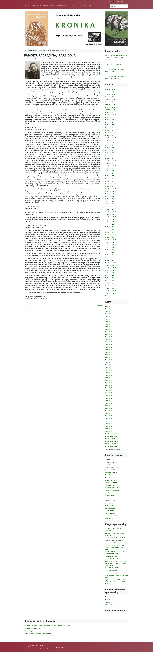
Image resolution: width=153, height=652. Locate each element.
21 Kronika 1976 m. (110, 140)
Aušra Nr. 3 (108, 311)
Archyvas (107, 296)
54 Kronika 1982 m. (110, 224)
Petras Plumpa (109, 475)
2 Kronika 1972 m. (110, 92)
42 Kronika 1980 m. (110, 194)
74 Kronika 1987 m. (110, 275)
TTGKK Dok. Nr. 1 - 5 (111, 436)
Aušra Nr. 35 (108, 393)
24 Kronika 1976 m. (110, 148)
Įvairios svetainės (110, 604)
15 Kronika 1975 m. (110, 125)
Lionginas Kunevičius (111, 485)
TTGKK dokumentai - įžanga (113, 434)
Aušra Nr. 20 (108, 355)
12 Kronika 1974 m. (110, 117)
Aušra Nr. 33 (108, 388)
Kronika (27, 5)
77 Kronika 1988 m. (110, 283)
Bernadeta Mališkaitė (111, 470)
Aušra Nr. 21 (108, 357)
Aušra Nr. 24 (108, 365)
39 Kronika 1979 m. (110, 186)
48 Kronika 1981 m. (110, 209)
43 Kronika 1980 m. (110, 196)
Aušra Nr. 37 (108, 398)
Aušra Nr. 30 (108, 380)
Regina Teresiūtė (109, 510)
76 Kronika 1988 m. (110, 280)
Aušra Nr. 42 (108, 408)
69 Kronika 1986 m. (110, 262)
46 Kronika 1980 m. (110, 204)
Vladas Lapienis (109, 518)
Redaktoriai (108, 459)
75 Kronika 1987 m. (110, 278)
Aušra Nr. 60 (108, 431)
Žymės (89, 5)
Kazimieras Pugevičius (111, 488)
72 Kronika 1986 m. (110, 270)
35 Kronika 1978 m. (110, 176)
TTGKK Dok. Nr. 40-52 (111, 446)
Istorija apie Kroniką (48, 5)
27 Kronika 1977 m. (110, 155)
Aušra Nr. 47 (108, 413)
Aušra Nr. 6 (108, 319)
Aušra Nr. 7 (108, 321)
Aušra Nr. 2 (108, 309)
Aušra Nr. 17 (108, 347)
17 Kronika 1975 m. (110, 130)
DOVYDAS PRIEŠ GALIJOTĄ (113, 64)
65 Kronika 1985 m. (110, 252)
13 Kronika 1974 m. (110, 120)
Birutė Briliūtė (109, 505)
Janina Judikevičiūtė (111, 516)
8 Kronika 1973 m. (110, 107)
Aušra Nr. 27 (108, 372)
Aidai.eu (107, 602)
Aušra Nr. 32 (108, 385)
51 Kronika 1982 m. (110, 217)
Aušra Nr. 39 (108, 400)
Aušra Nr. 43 (108, 411)
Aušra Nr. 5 (108, 316)
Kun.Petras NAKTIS (110, 543)
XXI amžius (108, 599)
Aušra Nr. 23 (108, 362)
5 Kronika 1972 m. (110, 99)
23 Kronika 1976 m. (110, 145)
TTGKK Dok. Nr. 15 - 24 (111, 441)
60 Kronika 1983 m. (110, 239)
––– (106, 62)
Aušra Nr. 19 (108, 352)
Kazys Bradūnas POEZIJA (112, 567)
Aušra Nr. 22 (108, 360)
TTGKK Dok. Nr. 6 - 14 (111, 439)
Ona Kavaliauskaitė (110, 508)
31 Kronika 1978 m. (110, 166)
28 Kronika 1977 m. (110, 158)
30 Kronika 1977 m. (110, 163)
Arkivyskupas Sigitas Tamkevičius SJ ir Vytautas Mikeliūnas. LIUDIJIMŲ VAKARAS (116, 57)
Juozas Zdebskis (110, 480)
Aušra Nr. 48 (108, 416)
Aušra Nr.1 (108, 306)
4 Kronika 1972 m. (110, 97)
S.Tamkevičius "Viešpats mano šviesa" (116, 573)
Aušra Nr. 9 (108, 326)
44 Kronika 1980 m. (110, 199)
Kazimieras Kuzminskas (112, 490)
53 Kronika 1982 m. (110, 222)
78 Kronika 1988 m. (110, 285)
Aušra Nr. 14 (108, 339)
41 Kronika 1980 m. (110, 191)
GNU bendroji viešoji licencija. (65, 648)
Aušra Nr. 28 (108, 375)
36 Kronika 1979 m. (110, 178)
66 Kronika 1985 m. (110, 255)
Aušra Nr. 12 (108, 334)
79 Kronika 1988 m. (110, 288)
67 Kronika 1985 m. (110, 257)
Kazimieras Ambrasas (111, 472)
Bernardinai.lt (109, 597)
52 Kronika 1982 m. (110, 219)
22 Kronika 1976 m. (110, 143)
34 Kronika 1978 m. (110, 173)
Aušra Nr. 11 (108, 332)
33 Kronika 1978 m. (110, 171)
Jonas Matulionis (110, 498)
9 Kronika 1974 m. (110, 109)
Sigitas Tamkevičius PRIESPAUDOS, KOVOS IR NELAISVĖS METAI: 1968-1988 (115, 581)
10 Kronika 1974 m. (110, 112)
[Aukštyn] (150, 649)
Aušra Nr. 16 (108, 344)
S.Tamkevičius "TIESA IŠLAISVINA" (115, 538)
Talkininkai (108, 477)
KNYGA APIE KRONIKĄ (111, 559)
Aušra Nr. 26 (108, 370)
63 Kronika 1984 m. (110, 247)
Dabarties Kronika (36, 5)
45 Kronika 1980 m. (110, 201)
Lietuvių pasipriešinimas (112, 570)
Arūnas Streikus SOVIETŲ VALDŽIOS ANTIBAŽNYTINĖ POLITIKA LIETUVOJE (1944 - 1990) (116, 563)
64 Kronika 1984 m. (110, 250)
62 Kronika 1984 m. (110, 245)
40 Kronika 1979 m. (110, 188)
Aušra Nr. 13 (108, 337)
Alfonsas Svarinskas (111, 482)
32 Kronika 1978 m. (110, 168)
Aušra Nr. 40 (108, 403)
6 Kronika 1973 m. (110, 102)
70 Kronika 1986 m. (110, 265)
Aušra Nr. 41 (108, 406)
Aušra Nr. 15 (108, 342)
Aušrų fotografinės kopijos (112, 449)
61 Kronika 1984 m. (110, 242)
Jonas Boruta (109, 465)
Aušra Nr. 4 (108, 314)
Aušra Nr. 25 (108, 367)
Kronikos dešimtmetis (111, 556)
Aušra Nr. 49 (108, 418)
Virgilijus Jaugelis (110, 495)
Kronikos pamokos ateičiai (63, 5)
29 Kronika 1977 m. (110, 160)
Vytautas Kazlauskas (111, 493)
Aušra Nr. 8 (108, 324)
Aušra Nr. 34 (108, 390)
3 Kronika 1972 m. (110, 94)
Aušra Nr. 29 (108, 377)
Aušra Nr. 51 (108, 421)
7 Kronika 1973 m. (110, 104)
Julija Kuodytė (109, 503)
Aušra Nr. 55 (108, 426)
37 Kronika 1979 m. (110, 181)
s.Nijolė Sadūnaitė (110, 500)
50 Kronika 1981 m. (110, 214)
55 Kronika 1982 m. (110, 227)
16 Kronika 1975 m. (110, 127)
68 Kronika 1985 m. (110, 260)
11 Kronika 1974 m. (110, 115)
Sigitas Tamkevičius (110, 462)
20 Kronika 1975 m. (110, 137)
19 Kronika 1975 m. (110, 135)
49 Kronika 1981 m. (110, 211)
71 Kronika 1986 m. (110, 268)
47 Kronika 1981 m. (110, 206)
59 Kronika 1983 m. (110, 237)
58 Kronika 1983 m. (110, 234)
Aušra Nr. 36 (108, 395)
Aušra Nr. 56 (108, 428)
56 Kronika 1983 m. (110, 229)
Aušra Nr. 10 (108, 329)
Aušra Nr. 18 (108, 349)
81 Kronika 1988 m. (110, 293)
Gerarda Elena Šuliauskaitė (112, 467)
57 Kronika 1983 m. (110, 232)
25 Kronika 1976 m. (110, 150)
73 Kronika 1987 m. (110, 273)
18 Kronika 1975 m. (110, 132)
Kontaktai (83, 5)
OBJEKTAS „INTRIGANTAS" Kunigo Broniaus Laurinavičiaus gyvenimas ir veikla (115, 547)
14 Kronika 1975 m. (110, 122)
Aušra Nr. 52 (108, 423)
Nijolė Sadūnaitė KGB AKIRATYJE (114, 540)
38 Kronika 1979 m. (110, 183)
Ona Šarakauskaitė (110, 513)
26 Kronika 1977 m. (110, 153)
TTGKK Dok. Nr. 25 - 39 (111, 444)
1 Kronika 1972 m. (110, 89)
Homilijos (75, 5)
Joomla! (27, 648)
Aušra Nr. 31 (108, 383)
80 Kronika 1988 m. (110, 290)
